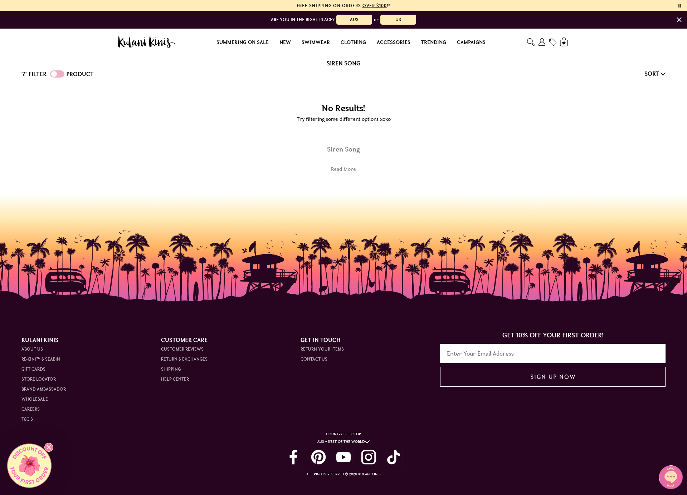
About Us (32, 349)
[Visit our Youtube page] (343, 457)
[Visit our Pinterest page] (318, 457)
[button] (29, 466)
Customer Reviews (182, 349)
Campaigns (471, 42)
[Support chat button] (670, 477)
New (285, 42)
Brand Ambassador (43, 389)
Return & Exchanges (184, 359)
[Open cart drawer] (564, 42)
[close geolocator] (679, 19)
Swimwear (316, 42)
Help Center (175, 379)
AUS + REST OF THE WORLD (341, 441)
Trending (433, 42)
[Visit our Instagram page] (368, 457)
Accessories (393, 42)
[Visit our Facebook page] (293, 457)
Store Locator (38, 379)
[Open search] (531, 42)
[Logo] (146, 42)
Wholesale (34, 399)
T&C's (27, 419)
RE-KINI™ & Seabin (40, 359)
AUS (354, 19)
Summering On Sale (242, 42)
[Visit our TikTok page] (394, 457)
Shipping (171, 369)
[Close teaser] (48, 447)
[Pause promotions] (679, 5)
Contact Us (314, 359)
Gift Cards (33, 369)
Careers (30, 409)
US (398, 19)
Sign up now (553, 376)
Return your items (322, 349)
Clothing (353, 42)
